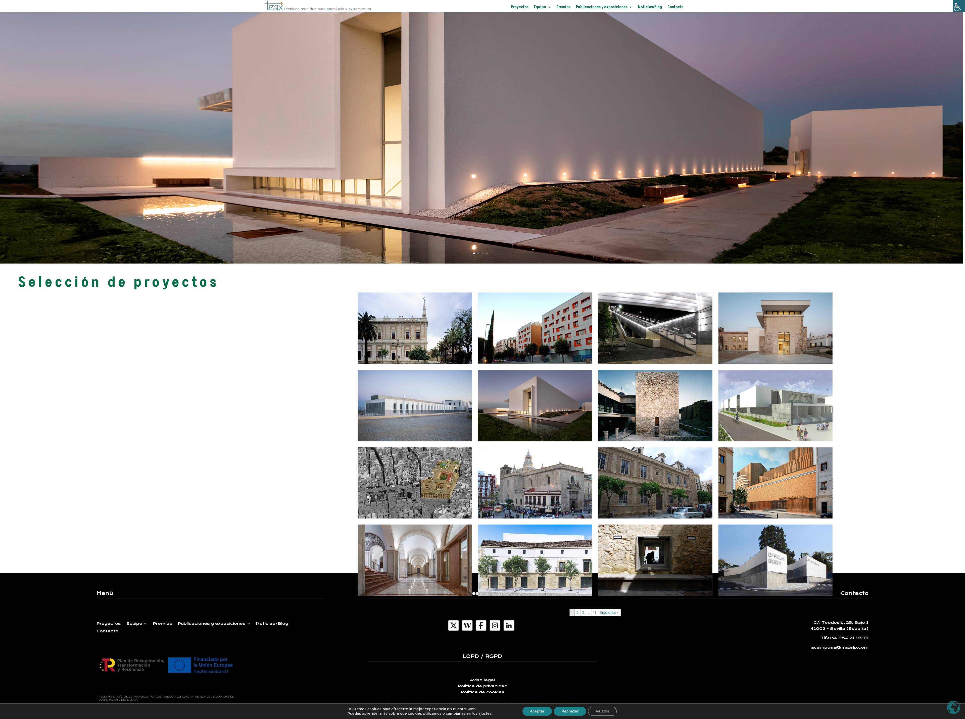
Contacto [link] (675, 7)
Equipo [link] (540, 7)
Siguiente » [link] (609, 612)
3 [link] (583, 612)
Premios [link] (563, 7)
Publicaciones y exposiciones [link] (602, 7)
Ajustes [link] (602, 711)
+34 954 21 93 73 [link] (848, 638)
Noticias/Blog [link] (650, 7)
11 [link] (594, 612)
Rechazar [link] (569, 711)
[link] (959, 6)
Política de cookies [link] (482, 692)
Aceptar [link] (537, 711)
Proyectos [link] (519, 7)
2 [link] (577, 612)
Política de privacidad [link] (482, 686)
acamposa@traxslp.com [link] (839, 647)
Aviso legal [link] (482, 680)
